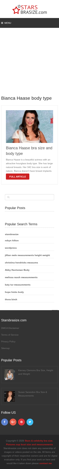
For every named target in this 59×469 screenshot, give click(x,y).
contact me (45, 463)
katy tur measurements (17, 284)
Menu (7, 23)
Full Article (17, 176)
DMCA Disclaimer (10, 328)
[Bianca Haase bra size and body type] (29, 126)
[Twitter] (30, 422)
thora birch (11, 299)
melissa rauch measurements (21, 277)
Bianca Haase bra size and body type (29, 151)
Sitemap (5, 348)
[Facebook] (4, 422)
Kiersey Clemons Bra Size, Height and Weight (35, 372)
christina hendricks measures (21, 262)
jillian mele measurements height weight (27, 255)
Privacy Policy (8, 341)
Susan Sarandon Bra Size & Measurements (32, 394)
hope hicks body (14, 292)
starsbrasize (12, 234)
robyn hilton (12, 240)
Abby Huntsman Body (17, 270)
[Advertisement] (29, 63)
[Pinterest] (21, 422)
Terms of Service (10, 334)
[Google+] (13, 422)
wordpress (11, 248)
